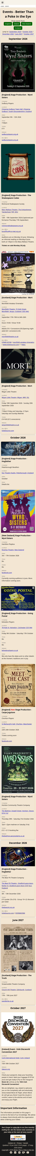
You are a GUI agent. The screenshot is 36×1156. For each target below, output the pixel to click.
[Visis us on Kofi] (23, 1153)
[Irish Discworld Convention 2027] (18, 1029)
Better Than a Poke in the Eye (24, 1150)
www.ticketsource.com (11, 345)
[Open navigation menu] (2, 2)
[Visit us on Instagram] (19, 1153)
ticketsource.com (8, 431)
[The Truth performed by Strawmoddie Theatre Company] (18, 948)
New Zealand (26, 24)
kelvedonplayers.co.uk (10, 650)
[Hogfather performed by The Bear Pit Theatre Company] (18, 856)
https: (23, 345)
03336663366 (20, 913)
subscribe (16, 1127)
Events (7, 6)
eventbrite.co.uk (7, 1001)
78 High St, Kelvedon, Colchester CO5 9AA (17, 628)
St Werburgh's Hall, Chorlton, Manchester (17, 724)
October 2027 (29, 34)
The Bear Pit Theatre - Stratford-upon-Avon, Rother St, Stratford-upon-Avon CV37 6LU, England (17, 885)
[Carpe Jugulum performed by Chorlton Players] (18, 685)
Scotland (18, 28)
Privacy (19, 1143)
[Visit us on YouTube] (27, 1153)
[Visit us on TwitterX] (15, 1153)
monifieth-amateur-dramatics (23, 342)
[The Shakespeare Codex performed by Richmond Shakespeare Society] (18, 168)
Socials (25, 1143)
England (8, 24)
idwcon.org (6, 1069)
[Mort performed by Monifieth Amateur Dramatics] (18, 273)
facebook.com (7, 573)
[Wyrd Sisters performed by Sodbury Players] (18, 67)
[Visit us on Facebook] (11, 1153)
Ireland (16, 24)
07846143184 (6, 342)
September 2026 (15, 32)
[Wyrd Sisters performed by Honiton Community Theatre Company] (18, 769)
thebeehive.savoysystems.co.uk (13, 836)
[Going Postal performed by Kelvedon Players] (18, 598)
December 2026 (8, 34)
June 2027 (18, 34)
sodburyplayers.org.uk (10, 134)
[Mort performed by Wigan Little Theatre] (18, 366)
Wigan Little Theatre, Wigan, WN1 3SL (15, 397)
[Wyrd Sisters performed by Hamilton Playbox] (18, 511)
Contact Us (11, 1143)
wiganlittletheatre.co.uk (10, 425)
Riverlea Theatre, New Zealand (13, 550)
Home (2, 6)
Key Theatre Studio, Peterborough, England (18, 473)
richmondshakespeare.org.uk (12, 226)
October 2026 (27, 32)
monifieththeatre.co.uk (10, 336)
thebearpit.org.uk (8, 907)
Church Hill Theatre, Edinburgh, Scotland (17, 990)
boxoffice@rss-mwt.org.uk (11, 231)
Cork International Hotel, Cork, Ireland (16, 1058)
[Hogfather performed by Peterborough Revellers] (18, 449)
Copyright (5, 1150)
